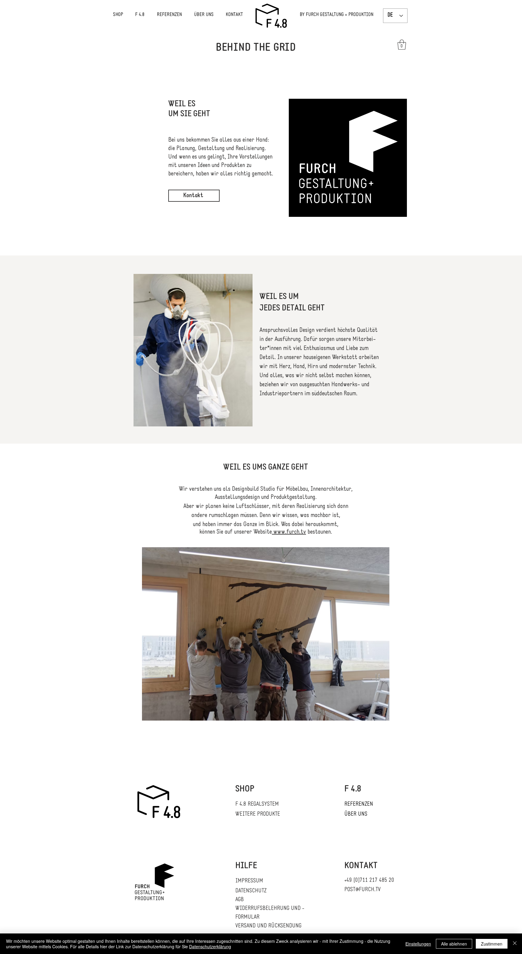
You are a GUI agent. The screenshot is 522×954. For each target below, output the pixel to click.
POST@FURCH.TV (362, 890)
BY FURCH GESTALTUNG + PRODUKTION (336, 14)
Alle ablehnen (454, 944)
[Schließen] (514, 943)
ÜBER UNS (204, 14)
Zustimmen (491, 944)
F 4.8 (140, 14)
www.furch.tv (289, 532)
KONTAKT (234, 14)
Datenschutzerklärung (210, 946)
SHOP (124, 14)
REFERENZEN (169, 14)
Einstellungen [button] (418, 944)
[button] (402, 45)
